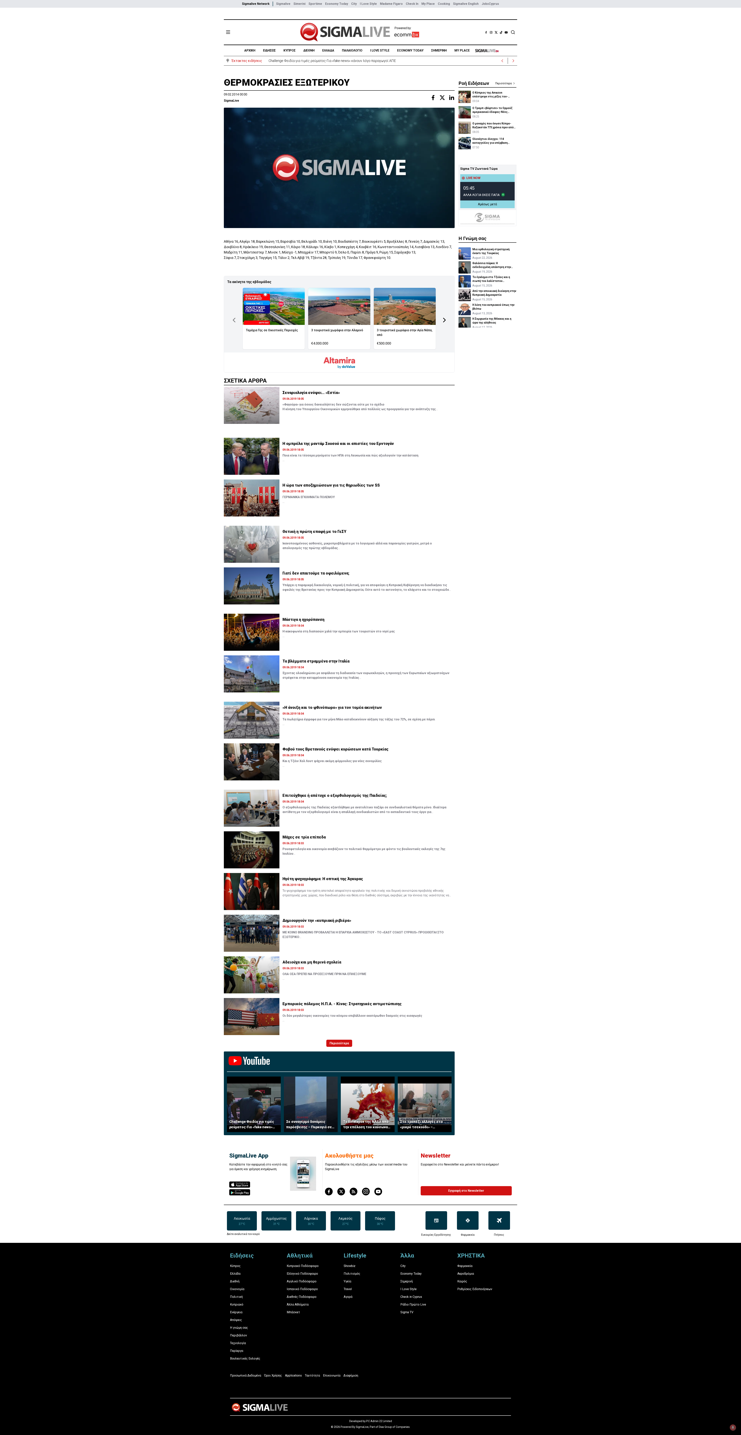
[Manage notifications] (733, 1427)
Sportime (315, 4)
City (354, 4)
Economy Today (336, 4)
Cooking (444, 4)
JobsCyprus (490, 4)
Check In (412, 4)
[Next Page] (444, 320)
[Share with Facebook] (433, 98)
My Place (428, 4)
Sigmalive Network (256, 4)
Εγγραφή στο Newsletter (466, 1190)
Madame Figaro (391, 4)
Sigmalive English (466, 4)
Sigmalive (283, 4)
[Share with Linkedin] (451, 98)
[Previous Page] (234, 320)
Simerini (299, 4)
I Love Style (368, 4)
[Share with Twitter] (442, 98)
